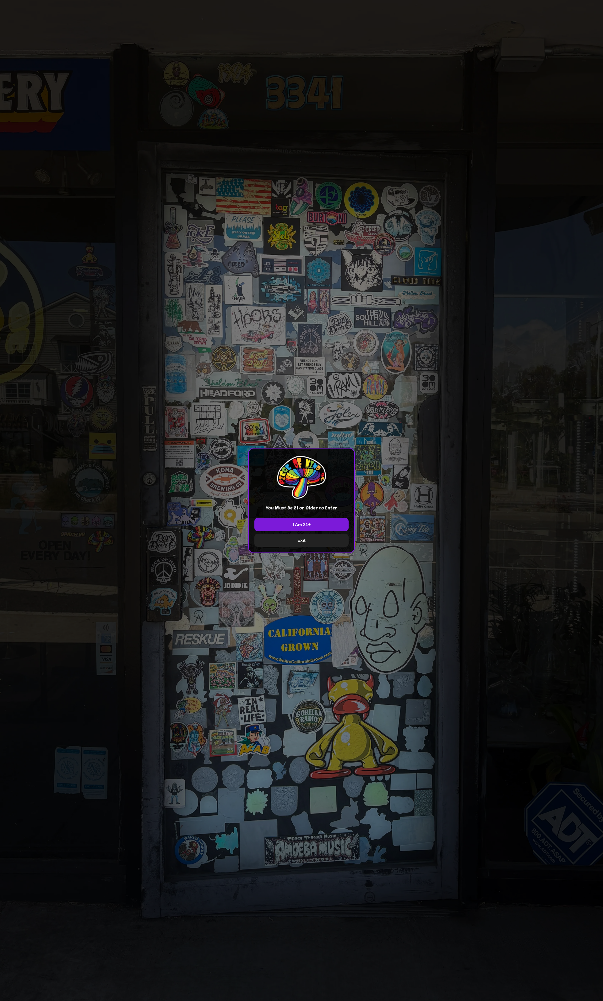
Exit (301, 540)
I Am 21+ (302, 524)
